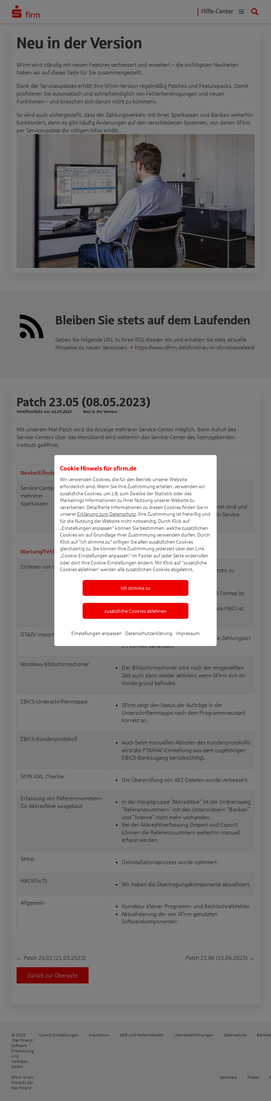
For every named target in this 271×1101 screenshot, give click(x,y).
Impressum (188, 633)
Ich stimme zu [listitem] (135, 588)
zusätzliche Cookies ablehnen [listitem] (135, 611)
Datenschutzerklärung (148, 633)
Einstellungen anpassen (96, 633)
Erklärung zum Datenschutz (106, 514)
